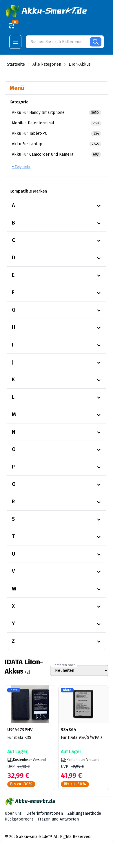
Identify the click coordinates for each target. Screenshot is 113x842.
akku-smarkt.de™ (35, 836)
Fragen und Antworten (58, 819)
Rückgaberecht (19, 819)
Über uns (13, 813)
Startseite (16, 64)
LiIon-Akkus (80, 64)
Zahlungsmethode (84, 813)
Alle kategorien (46, 64)
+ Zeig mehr (21, 167)
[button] (47, 11)
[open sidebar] (15, 42)
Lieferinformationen (44, 813)
